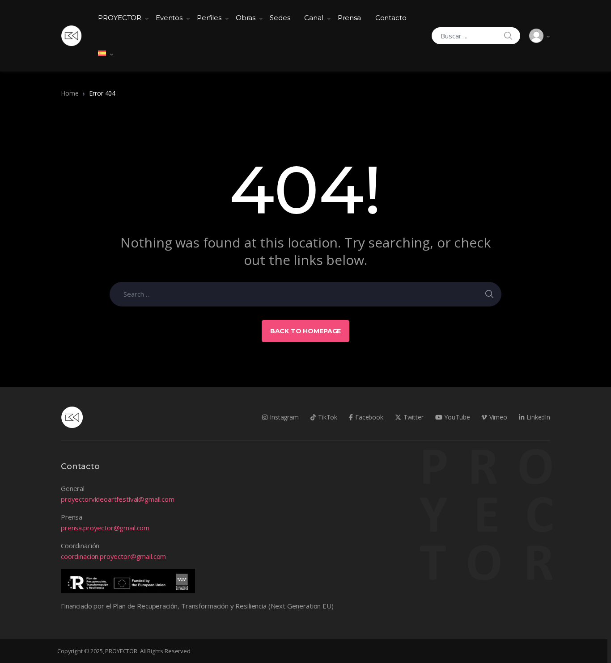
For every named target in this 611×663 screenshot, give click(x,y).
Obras (245, 17)
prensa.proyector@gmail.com (105, 527)
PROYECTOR (119, 17)
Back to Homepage (305, 331)
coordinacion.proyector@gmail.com (113, 556)
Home (69, 93)
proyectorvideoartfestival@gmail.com (117, 499)
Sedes (280, 17)
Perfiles (209, 17)
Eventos (169, 17)
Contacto (391, 17)
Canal (313, 17)
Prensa (349, 17)
